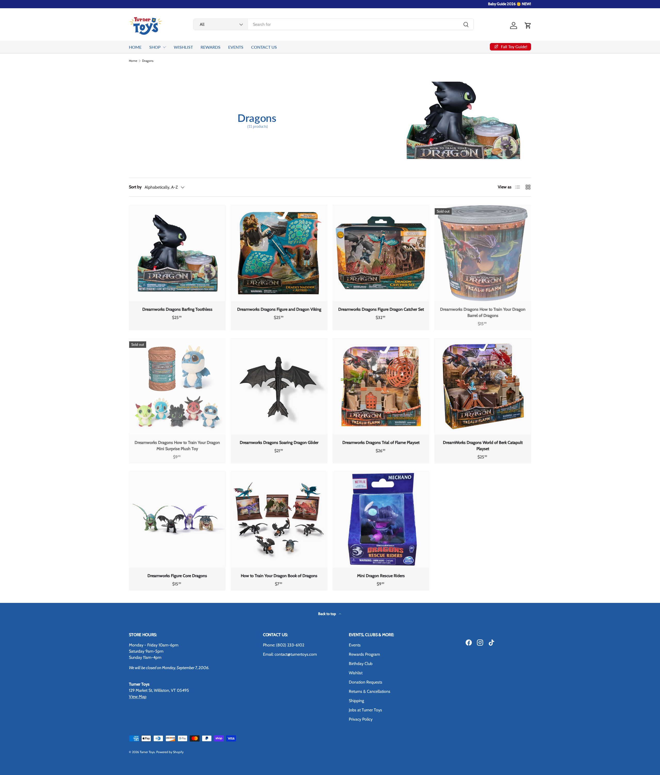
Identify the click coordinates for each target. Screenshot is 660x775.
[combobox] (334, 24)
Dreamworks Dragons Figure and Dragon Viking (279, 309)
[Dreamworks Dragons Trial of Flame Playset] (381, 386)
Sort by (135, 186)
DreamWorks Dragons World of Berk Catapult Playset (483, 445)
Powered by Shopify (170, 752)
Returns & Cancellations (369, 691)
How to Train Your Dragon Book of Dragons (279, 575)
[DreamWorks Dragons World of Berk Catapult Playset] (483, 386)
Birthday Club (361, 663)
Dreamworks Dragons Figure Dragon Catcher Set (381, 309)
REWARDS (210, 47)
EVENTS (235, 47)
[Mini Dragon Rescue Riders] (381, 519)
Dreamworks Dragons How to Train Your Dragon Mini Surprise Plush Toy (177, 445)
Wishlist (355, 672)
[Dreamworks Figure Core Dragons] (177, 519)
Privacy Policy (361, 719)
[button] (528, 25)
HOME (135, 47)
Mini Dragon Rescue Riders (381, 575)
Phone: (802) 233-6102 (283, 645)
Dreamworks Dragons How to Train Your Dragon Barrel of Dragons (482, 312)
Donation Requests (365, 682)
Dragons (147, 60)
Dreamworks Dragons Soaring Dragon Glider (279, 442)
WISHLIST (183, 47)
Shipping (356, 700)
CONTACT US (264, 47)
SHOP (155, 47)
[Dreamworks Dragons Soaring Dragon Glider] (279, 386)
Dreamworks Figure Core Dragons (177, 575)
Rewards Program (364, 654)
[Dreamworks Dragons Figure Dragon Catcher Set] (381, 253)
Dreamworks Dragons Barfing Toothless (177, 309)
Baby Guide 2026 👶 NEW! (509, 4)
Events (355, 645)
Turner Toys (147, 752)
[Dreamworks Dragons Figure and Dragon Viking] (279, 253)
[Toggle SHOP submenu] (164, 47)
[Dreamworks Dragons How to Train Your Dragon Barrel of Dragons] (483, 253)
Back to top (327, 613)
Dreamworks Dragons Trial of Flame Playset (380, 442)
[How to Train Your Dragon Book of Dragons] (279, 519)
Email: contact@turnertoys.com (290, 654)
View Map (137, 696)
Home (133, 60)
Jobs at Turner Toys (365, 709)
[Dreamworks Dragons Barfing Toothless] (177, 253)
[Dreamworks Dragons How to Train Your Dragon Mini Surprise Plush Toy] (177, 386)
